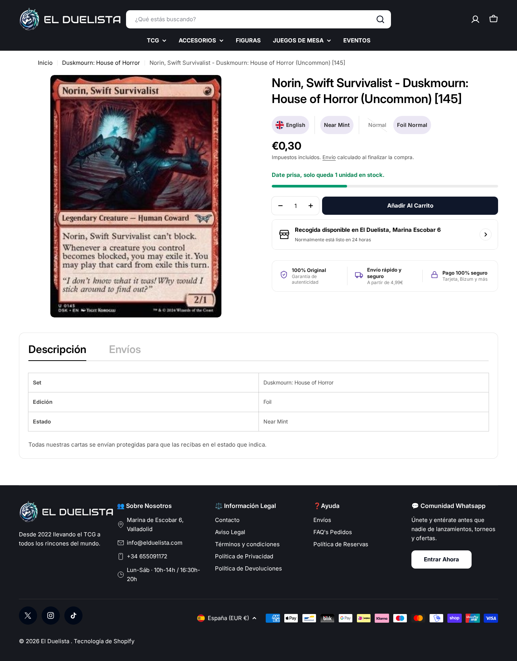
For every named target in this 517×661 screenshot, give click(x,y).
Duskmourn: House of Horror (101, 62)
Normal (379, 128)
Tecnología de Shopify (104, 641)
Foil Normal (412, 125)
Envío (329, 157)
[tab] (57, 351)
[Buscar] (380, 19)
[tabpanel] (258, 411)
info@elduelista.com (154, 542)
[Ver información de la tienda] (486, 234)
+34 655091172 (147, 556)
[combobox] (258, 19)
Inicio (45, 62)
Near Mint (337, 125)
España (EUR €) (228, 618)
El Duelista (56, 641)
